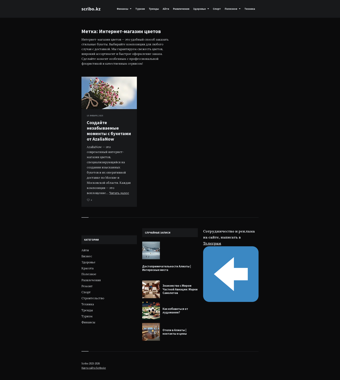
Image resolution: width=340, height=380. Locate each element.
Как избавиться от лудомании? (175, 310)
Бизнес (86, 256)
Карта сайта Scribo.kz (93, 368)
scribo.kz (91, 9)
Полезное (231, 8)
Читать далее (119, 193)
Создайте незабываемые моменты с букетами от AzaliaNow (109, 131)
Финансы (122, 8)
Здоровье (199, 8)
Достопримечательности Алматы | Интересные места (166, 268)
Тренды (154, 8)
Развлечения (181, 8)
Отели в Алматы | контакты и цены (175, 332)
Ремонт (87, 286)
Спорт (217, 8)
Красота (87, 268)
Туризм (140, 8)
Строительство (92, 298)
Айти (166, 8)
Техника (249, 8)
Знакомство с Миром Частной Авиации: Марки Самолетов (180, 289)
